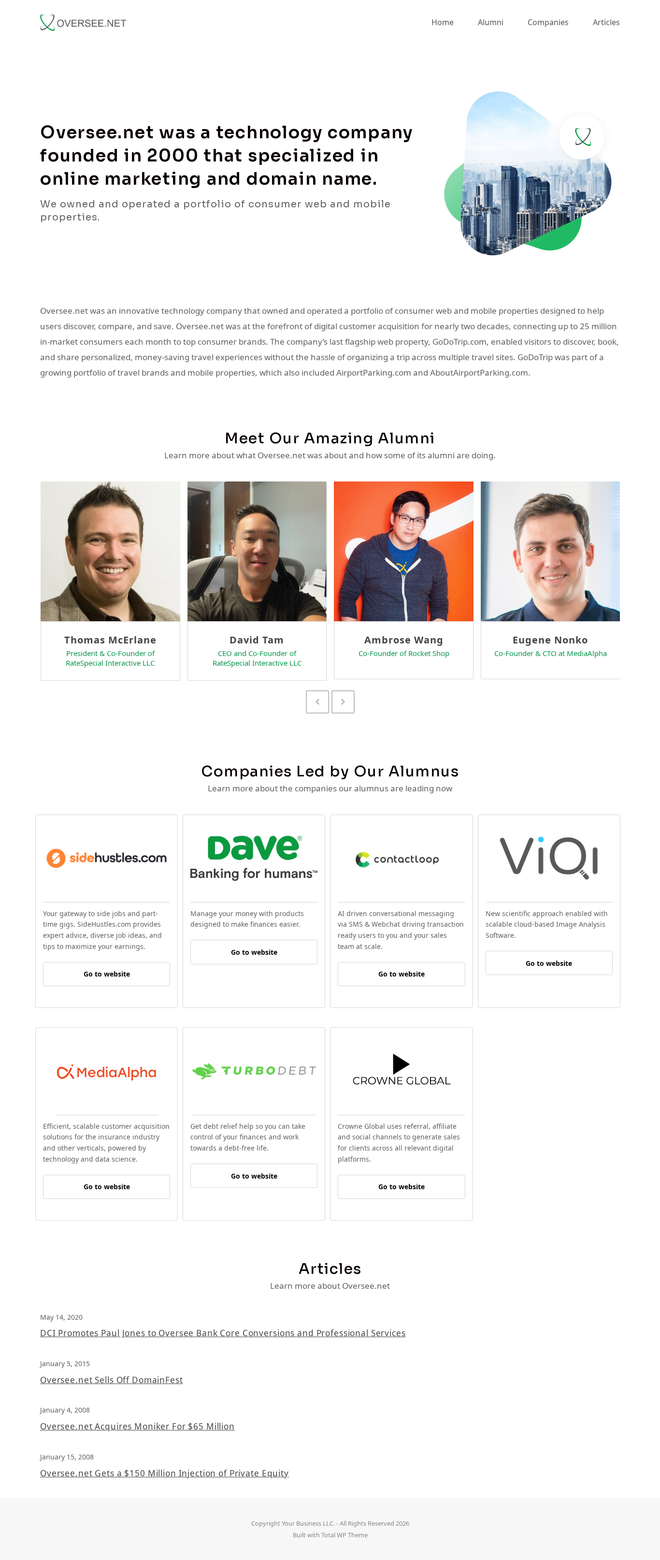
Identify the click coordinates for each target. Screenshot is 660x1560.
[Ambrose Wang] (403, 550)
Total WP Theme (344, 1535)
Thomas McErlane (110, 639)
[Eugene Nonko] (550, 550)
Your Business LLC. (308, 1523)
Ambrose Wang (404, 639)
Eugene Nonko (550, 639)
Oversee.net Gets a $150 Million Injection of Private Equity (164, 1473)
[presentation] (317, 702)
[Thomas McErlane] (110, 550)
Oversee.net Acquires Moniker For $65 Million (137, 1426)
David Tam (257, 639)
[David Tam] (257, 550)
